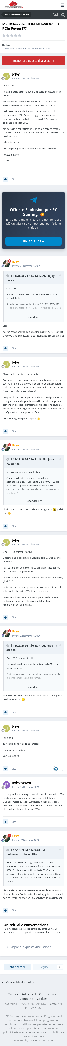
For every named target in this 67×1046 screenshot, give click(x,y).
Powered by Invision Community (33, 1040)
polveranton (14, 854)
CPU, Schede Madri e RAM (39, 48)
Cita (14, 179)
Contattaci (27, 999)
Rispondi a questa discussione (33, 61)
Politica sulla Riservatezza (38, 994)
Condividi (19, 967)
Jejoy (8, 45)
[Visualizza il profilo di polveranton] (6, 785)
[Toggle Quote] (8, 275)
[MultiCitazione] (5, 179)
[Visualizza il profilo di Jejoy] (6, 76)
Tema (12, 994)
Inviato (26, 78)
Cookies (42, 999)
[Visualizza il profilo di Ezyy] (6, 263)
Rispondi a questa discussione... (31, 947)
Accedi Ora (18, 932)
